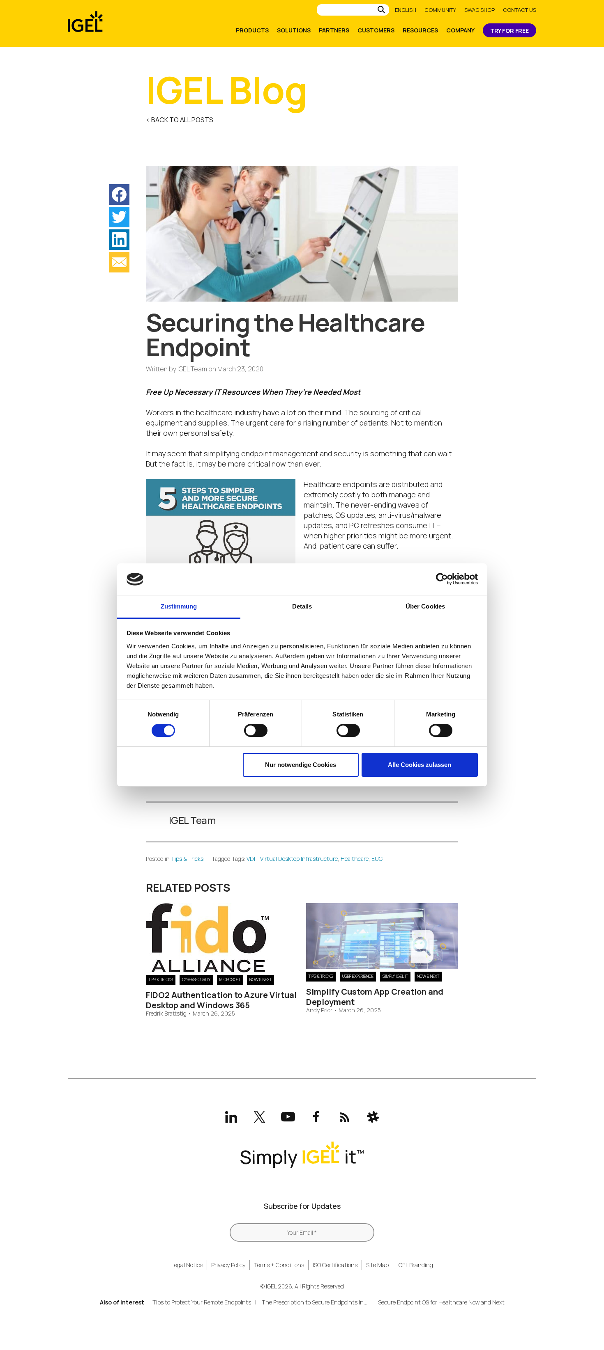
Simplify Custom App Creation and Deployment (374, 996)
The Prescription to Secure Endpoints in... (314, 1302)
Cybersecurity (196, 979)
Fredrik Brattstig (166, 1013)
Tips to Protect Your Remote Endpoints (201, 1302)
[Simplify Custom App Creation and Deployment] (382, 966)
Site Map (377, 1265)
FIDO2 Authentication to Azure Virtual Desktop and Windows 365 (221, 1000)
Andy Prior (319, 1010)
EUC (377, 859)
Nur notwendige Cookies (300, 764)
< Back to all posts (179, 119)
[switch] (255, 730)
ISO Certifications (335, 1265)
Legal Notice (187, 1265)
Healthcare (355, 859)
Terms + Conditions (279, 1265)
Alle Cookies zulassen (419, 764)
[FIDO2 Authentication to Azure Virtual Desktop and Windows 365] (207, 970)
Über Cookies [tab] (425, 606)
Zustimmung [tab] (179, 606)
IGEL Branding (415, 1265)
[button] (119, 194)
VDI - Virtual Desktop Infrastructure (292, 859)
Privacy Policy (228, 1265)
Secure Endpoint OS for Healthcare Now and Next (441, 1302)
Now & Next (260, 979)
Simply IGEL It (395, 976)
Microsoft (229, 979)
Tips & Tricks (187, 859)
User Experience (357, 976)
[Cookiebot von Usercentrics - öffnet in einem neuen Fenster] (442, 579)
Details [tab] (302, 606)
